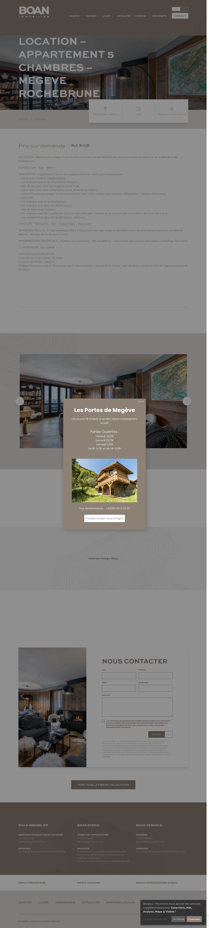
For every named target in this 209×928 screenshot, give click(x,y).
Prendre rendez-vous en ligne (104, 518)
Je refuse (178, 919)
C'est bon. (194, 919)
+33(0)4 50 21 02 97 (118, 508)
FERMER (140, 401)
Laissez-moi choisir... (156, 919)
